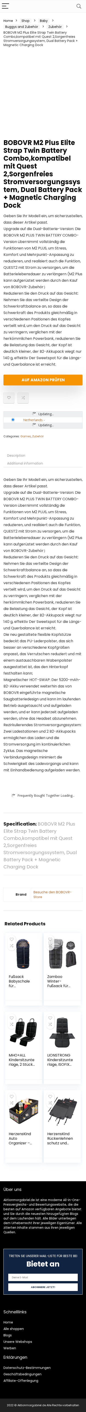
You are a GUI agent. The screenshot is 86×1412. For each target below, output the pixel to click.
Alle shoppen (13, 1328)
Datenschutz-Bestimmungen (27, 1367)
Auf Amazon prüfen (43, 380)
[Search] (78, 6)
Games (25, 436)
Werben (9, 1348)
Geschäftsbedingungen (22, 1374)
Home (8, 20)
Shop (26, 20)
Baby (44, 20)
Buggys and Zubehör (21, 26)
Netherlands (33, 419)
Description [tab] (16, 455)
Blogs (7, 1335)
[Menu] (5, 6)
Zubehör (55, 26)
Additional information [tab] (25, 463)
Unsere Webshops (17, 1341)
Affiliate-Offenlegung (20, 1380)
